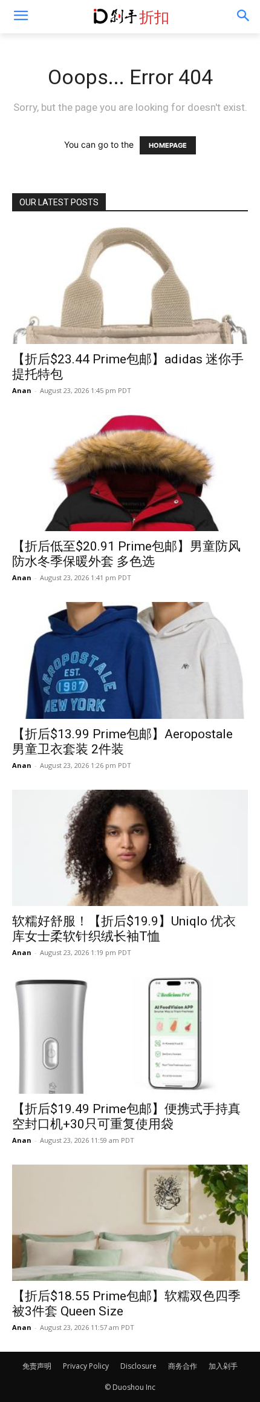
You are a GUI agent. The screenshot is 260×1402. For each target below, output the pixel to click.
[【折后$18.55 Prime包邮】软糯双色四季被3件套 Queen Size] (130, 1223)
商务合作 (182, 1366)
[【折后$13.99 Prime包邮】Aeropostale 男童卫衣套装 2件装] (130, 660)
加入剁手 (223, 1366)
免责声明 (36, 1366)
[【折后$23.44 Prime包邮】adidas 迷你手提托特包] (130, 285)
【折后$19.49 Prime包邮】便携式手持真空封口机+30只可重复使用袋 (126, 1116)
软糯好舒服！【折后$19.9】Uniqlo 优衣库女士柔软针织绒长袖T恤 (124, 929)
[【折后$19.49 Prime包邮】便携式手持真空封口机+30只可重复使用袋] (130, 1035)
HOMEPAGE (168, 145)
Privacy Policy (86, 1366)
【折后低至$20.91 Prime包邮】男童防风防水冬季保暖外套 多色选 (126, 554)
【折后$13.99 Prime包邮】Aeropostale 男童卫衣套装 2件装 (122, 741)
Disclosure (138, 1366)
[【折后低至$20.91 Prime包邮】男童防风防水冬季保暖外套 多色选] (130, 473)
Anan (21, 390)
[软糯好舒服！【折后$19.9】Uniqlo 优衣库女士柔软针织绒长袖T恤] (130, 848)
